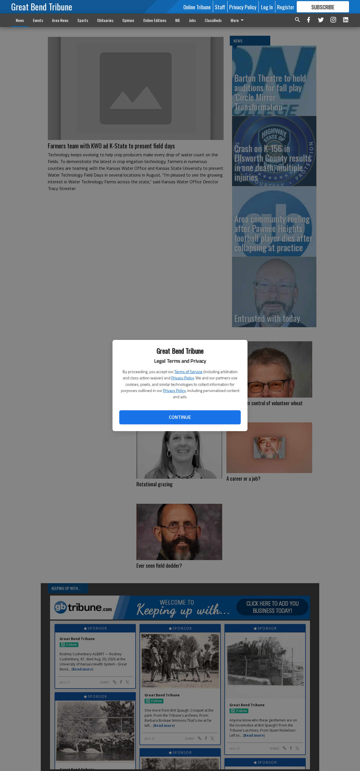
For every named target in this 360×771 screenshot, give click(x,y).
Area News (60, 20)
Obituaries (105, 20)
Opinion (128, 20)
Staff (220, 6)
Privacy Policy (182, 378)
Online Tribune (197, 6)
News (20, 20)
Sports (82, 20)
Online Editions (154, 20)
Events (38, 20)
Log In (267, 6)
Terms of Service (188, 372)
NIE (177, 20)
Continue (180, 417)
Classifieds (213, 20)
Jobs (192, 20)
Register (285, 6)
